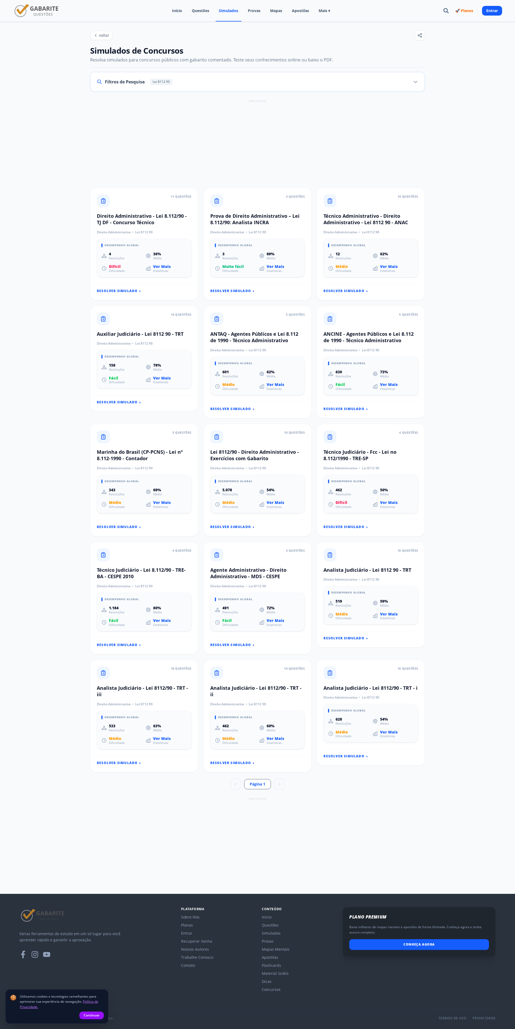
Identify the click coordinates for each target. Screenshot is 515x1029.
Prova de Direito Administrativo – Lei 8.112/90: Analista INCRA (255, 219)
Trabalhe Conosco (197, 957)
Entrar (492, 10)
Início (177, 10)
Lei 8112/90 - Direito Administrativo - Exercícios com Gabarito (254, 455)
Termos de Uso (452, 1018)
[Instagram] (35, 954)
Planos (187, 925)
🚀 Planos (464, 10)
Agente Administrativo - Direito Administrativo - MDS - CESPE (248, 573)
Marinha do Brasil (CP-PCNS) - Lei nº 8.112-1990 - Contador (140, 455)
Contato (188, 965)
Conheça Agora (419, 944)
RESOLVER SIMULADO (119, 290)
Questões (200, 10)
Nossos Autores (195, 949)
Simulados (228, 10)
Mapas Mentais (275, 949)
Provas (254, 10)
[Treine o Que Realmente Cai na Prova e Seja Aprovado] (37, 10)
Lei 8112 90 (144, 232)
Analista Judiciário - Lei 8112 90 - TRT (367, 570)
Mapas (276, 10)
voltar (104, 35)
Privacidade (484, 1018)
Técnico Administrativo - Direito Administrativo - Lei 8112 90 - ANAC (365, 219)
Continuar (92, 1015)
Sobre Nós (190, 917)
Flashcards (271, 965)
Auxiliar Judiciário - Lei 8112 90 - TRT (140, 334)
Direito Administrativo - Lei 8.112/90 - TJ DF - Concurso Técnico (142, 219)
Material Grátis (275, 973)
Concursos (271, 989)
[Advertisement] (257, 141)
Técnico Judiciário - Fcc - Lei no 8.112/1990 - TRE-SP (359, 455)
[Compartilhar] (420, 35)
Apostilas (300, 10)
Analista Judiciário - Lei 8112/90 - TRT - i (370, 688)
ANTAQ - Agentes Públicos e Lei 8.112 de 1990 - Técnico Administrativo (254, 337)
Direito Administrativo (114, 232)
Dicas (266, 981)
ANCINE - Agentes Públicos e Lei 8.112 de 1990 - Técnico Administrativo (368, 337)
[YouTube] (46, 954)
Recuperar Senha (196, 941)
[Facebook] (23, 954)
